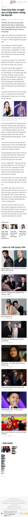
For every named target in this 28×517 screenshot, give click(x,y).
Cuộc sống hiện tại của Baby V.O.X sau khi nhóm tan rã (5, 235)
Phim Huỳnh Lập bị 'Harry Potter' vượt (12, 387)
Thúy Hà (3, 19)
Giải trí (4, 7)
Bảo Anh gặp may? (7, 316)
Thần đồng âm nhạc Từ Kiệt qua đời (12, 409)
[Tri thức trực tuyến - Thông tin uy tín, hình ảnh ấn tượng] (17, 2)
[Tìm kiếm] (25, 2)
